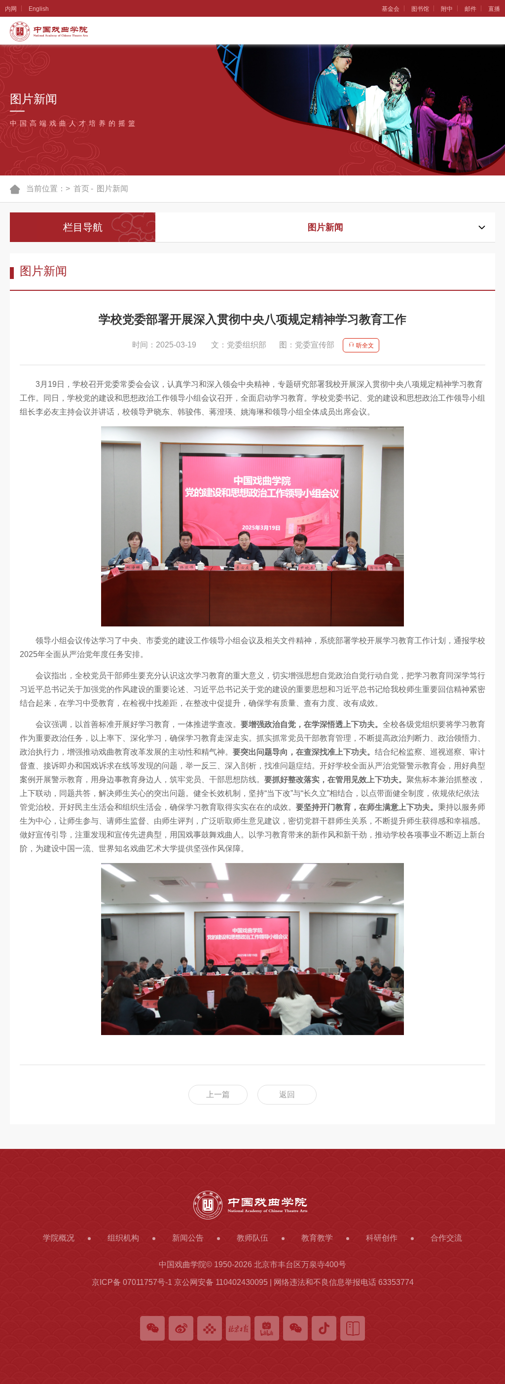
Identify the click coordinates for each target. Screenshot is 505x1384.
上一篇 (218, 1094)
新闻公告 (11, 195)
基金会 (390, 8)
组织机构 (11, 124)
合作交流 (11, 552)
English (39, 8)
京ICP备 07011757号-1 (132, 1282)
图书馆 (420, 8)
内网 (11, 8)
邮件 (470, 8)
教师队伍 (11, 267)
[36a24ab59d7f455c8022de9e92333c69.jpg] (252, 949)
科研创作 (11, 480)
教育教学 (11, 338)
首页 (81, 188)
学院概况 (11, 52)
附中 (447, 8)
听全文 (364, 345)
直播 (494, 8)
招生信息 (11, 409)
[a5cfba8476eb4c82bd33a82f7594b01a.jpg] (252, 526)
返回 (287, 1094)
